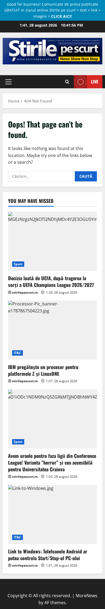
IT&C (17, 353)
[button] (8, 81)
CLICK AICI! (61, 16)
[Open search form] (67, 81)
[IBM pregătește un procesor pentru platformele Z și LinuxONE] (52, 330)
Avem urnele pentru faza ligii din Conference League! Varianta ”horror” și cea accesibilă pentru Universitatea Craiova (52, 462)
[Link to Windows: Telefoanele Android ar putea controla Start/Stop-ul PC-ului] (52, 514)
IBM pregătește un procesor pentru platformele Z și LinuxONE (43, 370)
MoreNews (86, 596)
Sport (18, 264)
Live (94, 81)
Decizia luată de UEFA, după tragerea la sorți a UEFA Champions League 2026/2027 (51, 281)
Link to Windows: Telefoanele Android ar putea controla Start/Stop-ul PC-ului (47, 554)
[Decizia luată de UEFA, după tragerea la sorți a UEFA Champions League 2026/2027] (52, 241)
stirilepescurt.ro (25, 292)
